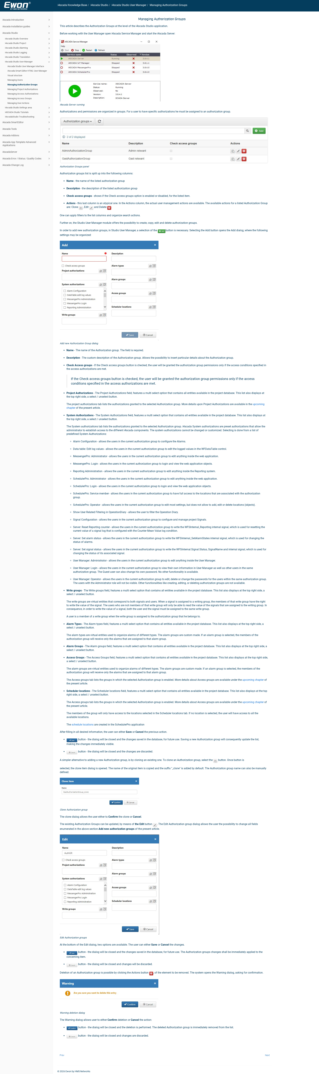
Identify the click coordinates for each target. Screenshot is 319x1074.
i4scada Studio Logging (16, 52)
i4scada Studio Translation (17, 57)
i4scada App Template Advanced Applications (19, 144)
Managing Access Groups (19, 98)
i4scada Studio (10, 33)
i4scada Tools (9, 129)
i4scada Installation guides (16, 26)
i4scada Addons (10, 135)
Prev (62, 1055)
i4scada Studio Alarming (16, 48)
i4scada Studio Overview (16, 38)
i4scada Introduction (13, 19)
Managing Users (15, 80)
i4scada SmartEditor (13, 122)
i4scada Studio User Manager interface (25, 66)
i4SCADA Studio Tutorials (17, 112)
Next (267, 1055)
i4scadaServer (9, 152)
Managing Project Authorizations (22, 89)
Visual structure (14, 75)
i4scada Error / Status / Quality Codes (21, 158)
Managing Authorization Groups (22, 84)
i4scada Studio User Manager (19, 61)
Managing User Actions (18, 103)
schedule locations (83, 724)
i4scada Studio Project (15, 43)
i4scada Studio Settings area (18, 107)
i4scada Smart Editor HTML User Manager (27, 71)
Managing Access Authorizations (22, 93)
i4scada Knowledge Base (72, 5)
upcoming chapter (253, 679)
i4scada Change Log (13, 165)
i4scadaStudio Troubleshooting (19, 116)
